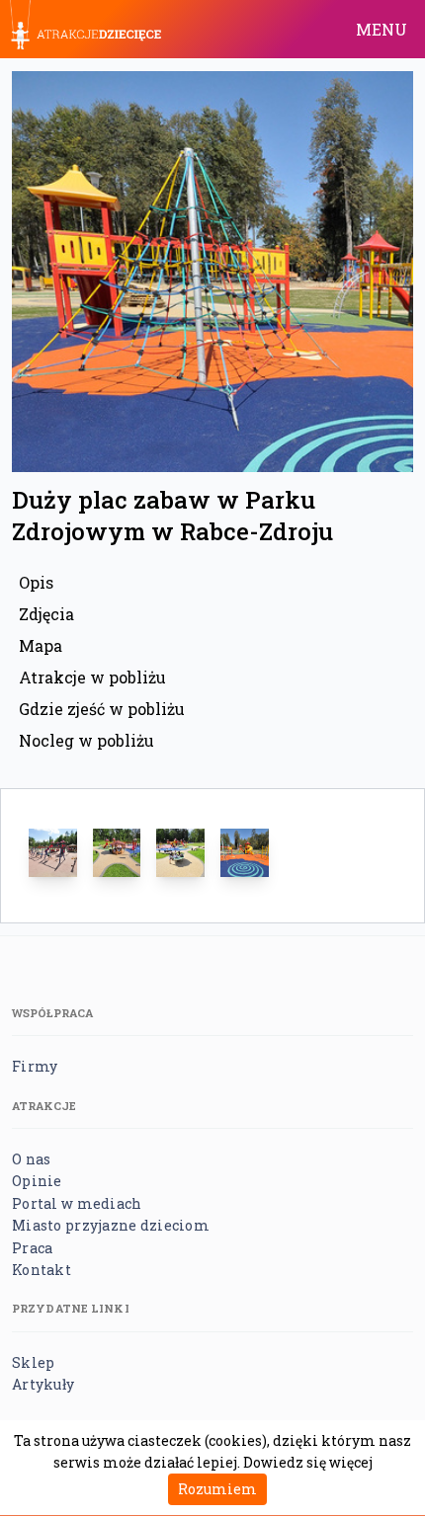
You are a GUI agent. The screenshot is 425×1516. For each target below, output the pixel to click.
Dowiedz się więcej (308, 1462)
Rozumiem (217, 1488)
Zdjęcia (46, 613)
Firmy (34, 1066)
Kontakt (41, 1269)
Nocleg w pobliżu (86, 740)
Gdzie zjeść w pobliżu (102, 708)
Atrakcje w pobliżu (92, 677)
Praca (32, 1247)
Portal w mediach (76, 1203)
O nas (31, 1159)
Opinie (37, 1180)
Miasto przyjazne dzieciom (111, 1225)
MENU (381, 29)
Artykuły (43, 1384)
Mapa (40, 645)
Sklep (33, 1362)
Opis (36, 582)
